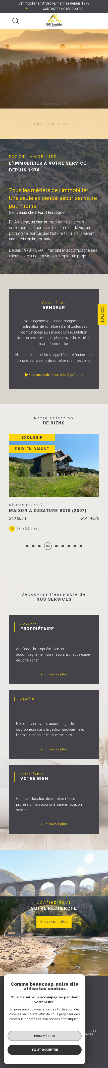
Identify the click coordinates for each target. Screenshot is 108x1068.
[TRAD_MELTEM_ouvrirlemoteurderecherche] (15, 21)
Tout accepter (44, 1049)
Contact (102, 315)
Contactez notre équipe (62, 9)
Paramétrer (44, 1035)
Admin (88, 1034)
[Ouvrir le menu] (92, 21)
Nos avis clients (53, 124)
